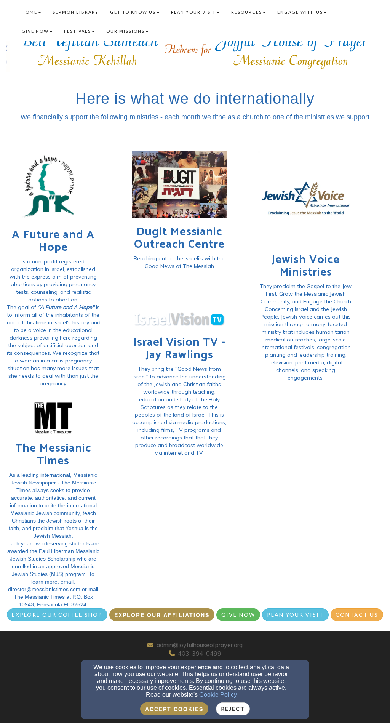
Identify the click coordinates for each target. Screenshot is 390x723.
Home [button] (29, 12)
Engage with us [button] (300, 12)
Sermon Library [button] (76, 12)
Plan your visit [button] (193, 12)
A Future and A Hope (53, 241)
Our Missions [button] (125, 31)
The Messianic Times (53, 454)
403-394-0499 (199, 653)
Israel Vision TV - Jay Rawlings (179, 348)
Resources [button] (246, 12)
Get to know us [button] (133, 12)
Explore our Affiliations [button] (161, 615)
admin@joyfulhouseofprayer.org (200, 645)
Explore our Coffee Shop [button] (57, 614)
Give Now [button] (35, 31)
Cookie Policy (218, 694)
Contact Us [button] (357, 614)
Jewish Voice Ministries (306, 266)
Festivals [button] (77, 31)
